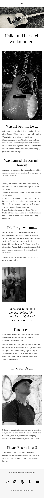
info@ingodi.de (29, 472)
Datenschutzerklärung (18, 490)
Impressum (29, 490)
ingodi (22, 16)
